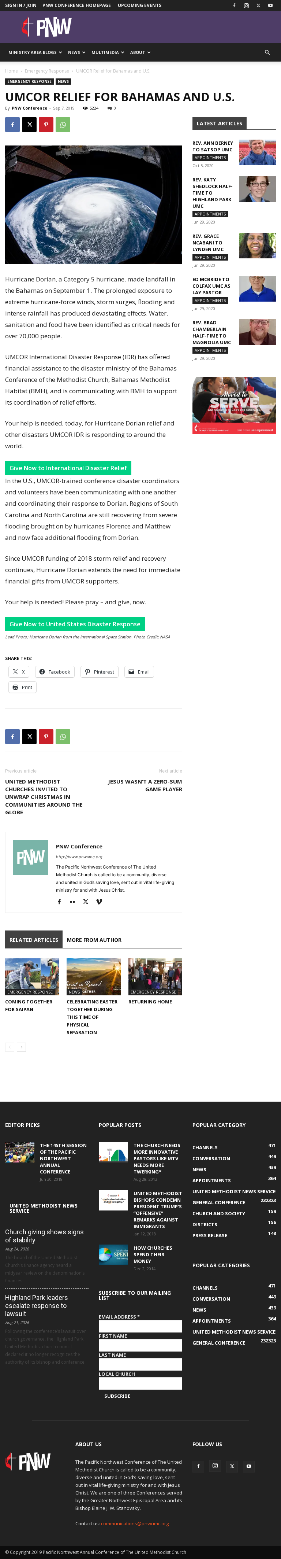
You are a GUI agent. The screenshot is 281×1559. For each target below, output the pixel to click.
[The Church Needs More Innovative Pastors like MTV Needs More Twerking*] (113, 1152)
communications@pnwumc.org (135, 1523)
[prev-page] (9, 1047)
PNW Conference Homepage (76, 5)
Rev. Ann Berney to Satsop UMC (212, 146)
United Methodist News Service (44, 1208)
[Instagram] (246, 5)
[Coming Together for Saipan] (32, 976)
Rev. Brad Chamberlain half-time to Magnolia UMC (211, 332)
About (137, 52)
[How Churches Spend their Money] (113, 1255)
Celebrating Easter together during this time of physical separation (92, 1017)
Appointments (210, 157)
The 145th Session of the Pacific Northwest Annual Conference (63, 1158)
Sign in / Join (21, 5)
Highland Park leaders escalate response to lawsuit (36, 1305)
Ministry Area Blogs (32, 52)
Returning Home (150, 1001)
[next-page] (21, 1047)
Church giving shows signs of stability (44, 1236)
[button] (267, 52)
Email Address (119, 1316)
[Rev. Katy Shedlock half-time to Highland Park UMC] (257, 189)
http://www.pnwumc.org (79, 856)
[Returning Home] (155, 976)
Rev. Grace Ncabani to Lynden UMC (208, 243)
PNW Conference (29, 108)
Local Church (117, 1374)
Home (11, 71)
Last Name (112, 1355)
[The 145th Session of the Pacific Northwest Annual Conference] (19, 1152)
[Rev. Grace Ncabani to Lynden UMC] (257, 245)
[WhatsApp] (63, 124)
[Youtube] (270, 5)
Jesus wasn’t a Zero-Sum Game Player (145, 785)
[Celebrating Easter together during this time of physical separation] (93, 976)
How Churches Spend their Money (153, 1254)
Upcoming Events (139, 5)
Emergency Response (47, 71)
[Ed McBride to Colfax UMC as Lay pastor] (257, 289)
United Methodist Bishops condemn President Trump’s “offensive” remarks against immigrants (158, 1210)
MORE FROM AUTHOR (94, 939)
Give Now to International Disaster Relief (68, 468)
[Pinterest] (46, 124)
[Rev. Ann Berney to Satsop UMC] (257, 152)
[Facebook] (234, 5)
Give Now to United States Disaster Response (75, 624)
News (74, 52)
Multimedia (105, 52)
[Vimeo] (101, 902)
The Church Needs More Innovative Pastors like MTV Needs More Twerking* (157, 1158)
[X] (258, 5)
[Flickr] (75, 902)
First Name (113, 1336)
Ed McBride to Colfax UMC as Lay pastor (211, 286)
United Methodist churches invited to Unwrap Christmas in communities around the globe (44, 797)
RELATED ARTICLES (34, 939)
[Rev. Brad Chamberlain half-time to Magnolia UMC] (257, 332)
